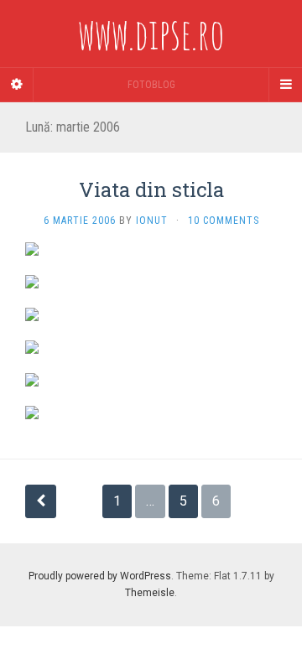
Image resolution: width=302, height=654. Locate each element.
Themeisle (149, 593)
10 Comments (223, 220)
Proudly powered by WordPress (100, 576)
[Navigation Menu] (285, 84)
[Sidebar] (17, 84)
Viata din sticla (151, 189)
